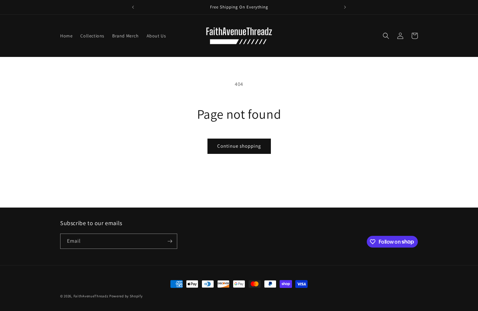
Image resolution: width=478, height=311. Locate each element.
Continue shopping (239, 146)
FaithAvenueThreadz (91, 296)
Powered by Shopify (126, 296)
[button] (386, 36)
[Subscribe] (170, 241)
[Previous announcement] (133, 7)
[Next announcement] (345, 7)
